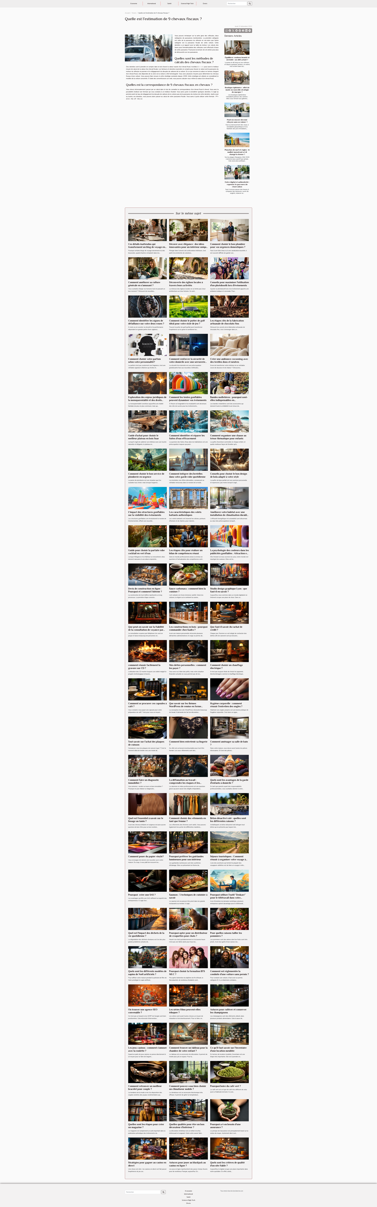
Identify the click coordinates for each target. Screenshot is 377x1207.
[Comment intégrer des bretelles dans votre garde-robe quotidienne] (188, 460)
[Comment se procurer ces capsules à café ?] (147, 689)
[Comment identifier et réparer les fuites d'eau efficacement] (188, 421)
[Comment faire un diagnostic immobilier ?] (147, 766)
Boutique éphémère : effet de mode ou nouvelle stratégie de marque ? (237, 89)
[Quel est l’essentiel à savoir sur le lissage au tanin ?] (147, 804)
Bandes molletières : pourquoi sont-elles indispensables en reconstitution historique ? (229, 400)
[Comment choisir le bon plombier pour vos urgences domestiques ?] (229, 230)
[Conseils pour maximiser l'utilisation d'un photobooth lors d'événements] (229, 268)
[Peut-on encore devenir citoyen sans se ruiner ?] (236, 110)
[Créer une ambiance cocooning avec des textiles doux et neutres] (229, 345)
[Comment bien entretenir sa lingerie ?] (188, 727)
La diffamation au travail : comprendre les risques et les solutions (184, 783)
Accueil (127, 13)
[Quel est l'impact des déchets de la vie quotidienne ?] (147, 919)
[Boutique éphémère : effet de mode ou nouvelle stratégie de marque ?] (236, 77)
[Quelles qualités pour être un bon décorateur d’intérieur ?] (188, 1110)
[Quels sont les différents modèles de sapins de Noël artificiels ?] (147, 957)
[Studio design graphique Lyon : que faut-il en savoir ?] (229, 574)
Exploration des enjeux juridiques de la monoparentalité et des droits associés (147, 400)
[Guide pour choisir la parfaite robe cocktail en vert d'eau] (147, 536)
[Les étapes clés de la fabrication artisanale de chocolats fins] (229, 306)
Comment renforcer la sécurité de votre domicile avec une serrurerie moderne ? (187, 362)
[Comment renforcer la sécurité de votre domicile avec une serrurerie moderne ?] (188, 345)
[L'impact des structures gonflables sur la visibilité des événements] (147, 498)
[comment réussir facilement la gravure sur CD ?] (147, 651)
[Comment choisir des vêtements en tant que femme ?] (188, 804)
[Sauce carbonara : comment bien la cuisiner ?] (188, 574)
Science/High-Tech (187, 3)
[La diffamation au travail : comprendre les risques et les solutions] (188, 766)
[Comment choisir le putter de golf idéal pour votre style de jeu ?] (188, 306)
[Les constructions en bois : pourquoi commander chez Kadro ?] (188, 613)
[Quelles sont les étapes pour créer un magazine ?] (147, 1110)
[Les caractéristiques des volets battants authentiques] (188, 498)
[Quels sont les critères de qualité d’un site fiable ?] (229, 1148)
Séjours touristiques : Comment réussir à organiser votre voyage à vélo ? (228, 859)
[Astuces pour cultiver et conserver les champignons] (229, 995)
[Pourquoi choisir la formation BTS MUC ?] (188, 957)
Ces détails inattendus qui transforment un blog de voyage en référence (146, 247)
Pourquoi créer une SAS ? (142, 894)
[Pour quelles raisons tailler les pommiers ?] (229, 919)
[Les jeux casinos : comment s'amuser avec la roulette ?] (147, 1034)
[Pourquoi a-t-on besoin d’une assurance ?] (229, 1110)
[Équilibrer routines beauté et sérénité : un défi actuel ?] (236, 47)
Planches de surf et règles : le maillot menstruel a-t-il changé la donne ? (237, 152)
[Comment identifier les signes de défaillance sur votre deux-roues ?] (147, 306)
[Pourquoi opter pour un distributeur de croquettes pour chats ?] (188, 919)
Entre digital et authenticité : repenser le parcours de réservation (237, 184)
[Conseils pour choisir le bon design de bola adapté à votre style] (229, 460)
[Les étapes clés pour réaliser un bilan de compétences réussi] (188, 536)
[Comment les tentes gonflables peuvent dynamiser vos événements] (188, 383)
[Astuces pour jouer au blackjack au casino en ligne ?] (188, 1148)
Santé (169, 3)
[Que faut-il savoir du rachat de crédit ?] (229, 613)
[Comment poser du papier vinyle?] (147, 842)
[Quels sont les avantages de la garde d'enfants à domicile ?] (229, 766)
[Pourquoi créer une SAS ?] (147, 880)
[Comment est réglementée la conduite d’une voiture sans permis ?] (229, 957)
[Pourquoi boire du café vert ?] (229, 1072)
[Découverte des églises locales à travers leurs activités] (188, 268)
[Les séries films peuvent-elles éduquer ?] (188, 995)
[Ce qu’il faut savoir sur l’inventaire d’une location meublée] (229, 1034)
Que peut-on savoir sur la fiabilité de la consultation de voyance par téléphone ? (146, 630)
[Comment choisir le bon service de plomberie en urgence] (147, 460)
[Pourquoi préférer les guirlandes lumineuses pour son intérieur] (188, 842)
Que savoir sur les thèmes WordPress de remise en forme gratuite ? (185, 706)
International (151, 3)
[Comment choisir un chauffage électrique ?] (229, 651)
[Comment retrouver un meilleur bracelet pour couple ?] (147, 1072)
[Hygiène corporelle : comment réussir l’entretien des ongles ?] (229, 689)
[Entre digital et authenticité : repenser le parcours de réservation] (236, 172)
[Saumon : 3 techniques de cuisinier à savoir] (188, 880)
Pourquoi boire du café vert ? (225, 1086)
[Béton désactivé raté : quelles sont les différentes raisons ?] (229, 804)
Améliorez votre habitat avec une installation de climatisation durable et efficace (229, 515)
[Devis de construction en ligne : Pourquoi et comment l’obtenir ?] (147, 574)
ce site (201, 67)
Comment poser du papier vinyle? (146, 856)
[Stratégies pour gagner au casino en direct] (147, 1148)
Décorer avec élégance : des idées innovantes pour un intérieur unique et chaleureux (188, 247)
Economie (133, 3)
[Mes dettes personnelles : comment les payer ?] (188, 651)
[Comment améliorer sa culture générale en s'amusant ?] (147, 268)
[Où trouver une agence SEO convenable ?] (147, 995)
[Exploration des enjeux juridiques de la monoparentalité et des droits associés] (147, 383)
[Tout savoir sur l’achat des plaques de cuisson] (147, 727)
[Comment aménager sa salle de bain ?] (229, 727)
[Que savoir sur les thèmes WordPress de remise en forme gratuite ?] (188, 689)
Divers (205, 3)
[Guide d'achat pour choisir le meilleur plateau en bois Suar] (147, 421)
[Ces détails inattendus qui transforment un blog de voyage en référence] (147, 230)
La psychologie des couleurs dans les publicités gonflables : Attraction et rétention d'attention (229, 553)
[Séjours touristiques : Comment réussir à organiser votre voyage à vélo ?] (229, 842)
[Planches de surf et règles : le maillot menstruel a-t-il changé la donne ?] (236, 140)
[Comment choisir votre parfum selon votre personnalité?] (147, 345)
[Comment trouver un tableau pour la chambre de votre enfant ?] (188, 1034)
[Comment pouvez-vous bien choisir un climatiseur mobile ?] (188, 1072)
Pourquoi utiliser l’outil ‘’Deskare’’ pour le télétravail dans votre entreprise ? (228, 897)
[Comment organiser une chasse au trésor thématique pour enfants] (229, 421)
